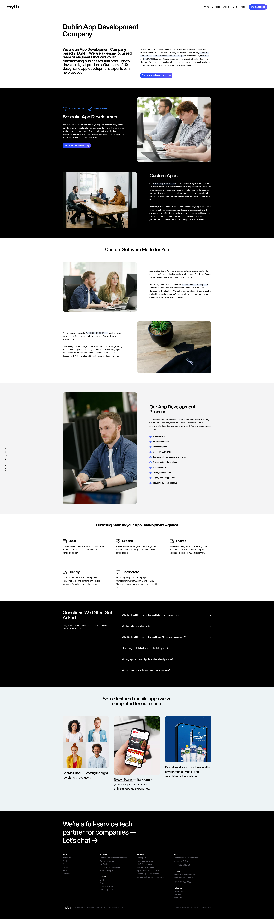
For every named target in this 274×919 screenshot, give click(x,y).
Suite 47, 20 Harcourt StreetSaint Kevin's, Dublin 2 (186, 876)
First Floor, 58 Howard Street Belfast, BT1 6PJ (186, 859)
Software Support (107, 871)
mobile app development (96, 333)
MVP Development (145, 864)
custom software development (195, 285)
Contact (66, 874)
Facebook (178, 898)
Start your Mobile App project (155, 75)
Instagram (178, 891)
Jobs (242, 7)
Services (216, 7)
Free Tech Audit (106, 886)
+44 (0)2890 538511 (182, 865)
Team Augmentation (145, 868)
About (226, 7)
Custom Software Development (113, 858)
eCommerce (149, 59)
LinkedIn (177, 895)
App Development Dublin (148, 871)
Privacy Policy (206, 907)
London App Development (148, 874)
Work (206, 7)
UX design (204, 56)
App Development (107, 861)
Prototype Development (147, 861)
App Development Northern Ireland (187, 907)
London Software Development (150, 877)
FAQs (65, 871)
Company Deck (106, 890)
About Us (67, 858)
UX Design (104, 864)
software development (162, 56)
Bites (102, 883)
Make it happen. (6, 461)
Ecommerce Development (111, 868)
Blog (235, 7)
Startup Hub (142, 858)
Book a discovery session (75, 146)
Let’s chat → (80, 841)
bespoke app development (164, 184)
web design (179, 56)
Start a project (258, 7)
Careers (66, 868)
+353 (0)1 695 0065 (182, 882)
